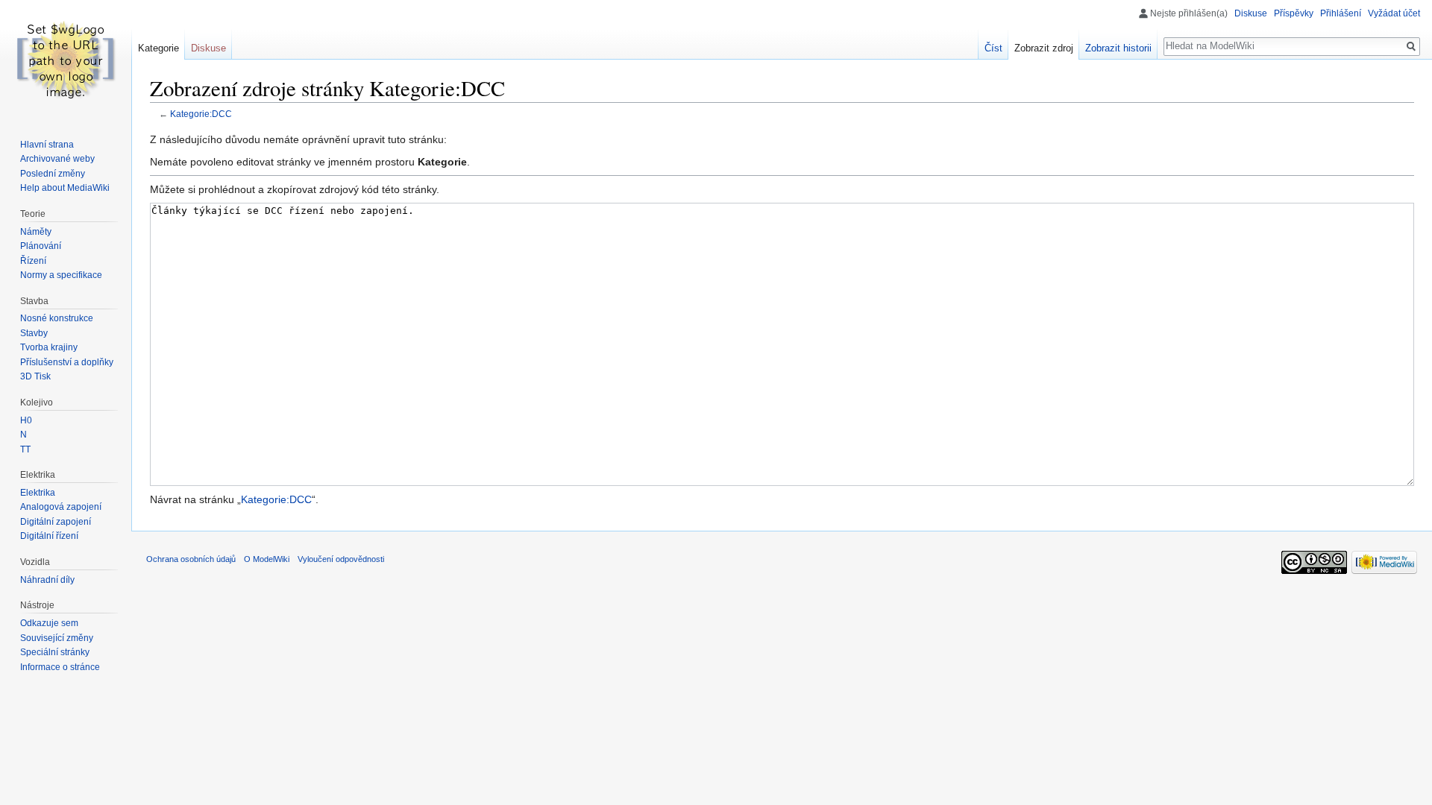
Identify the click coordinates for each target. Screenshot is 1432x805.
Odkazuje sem (49, 623)
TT (25, 449)
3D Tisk (35, 376)
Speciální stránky (55, 652)
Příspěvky (1293, 13)
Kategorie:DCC (201, 114)
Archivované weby (57, 159)
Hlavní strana (47, 144)
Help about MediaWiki (65, 188)
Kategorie (158, 48)
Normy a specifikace (61, 275)
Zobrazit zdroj (1043, 48)
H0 (26, 420)
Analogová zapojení (60, 507)
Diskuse (1250, 13)
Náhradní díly (47, 580)
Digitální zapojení (55, 522)
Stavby (34, 333)
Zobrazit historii (1118, 48)
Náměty (35, 232)
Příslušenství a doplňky (66, 362)
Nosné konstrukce (56, 318)
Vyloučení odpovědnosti (341, 559)
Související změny (56, 638)
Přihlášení (1340, 13)
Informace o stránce (60, 667)
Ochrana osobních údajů (191, 559)
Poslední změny (52, 173)
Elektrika (37, 492)
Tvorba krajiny (49, 347)
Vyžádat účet (1394, 13)
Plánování (40, 246)
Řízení (33, 261)
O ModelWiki (266, 559)
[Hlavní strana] (65, 59)
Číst (993, 48)
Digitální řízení (49, 536)
